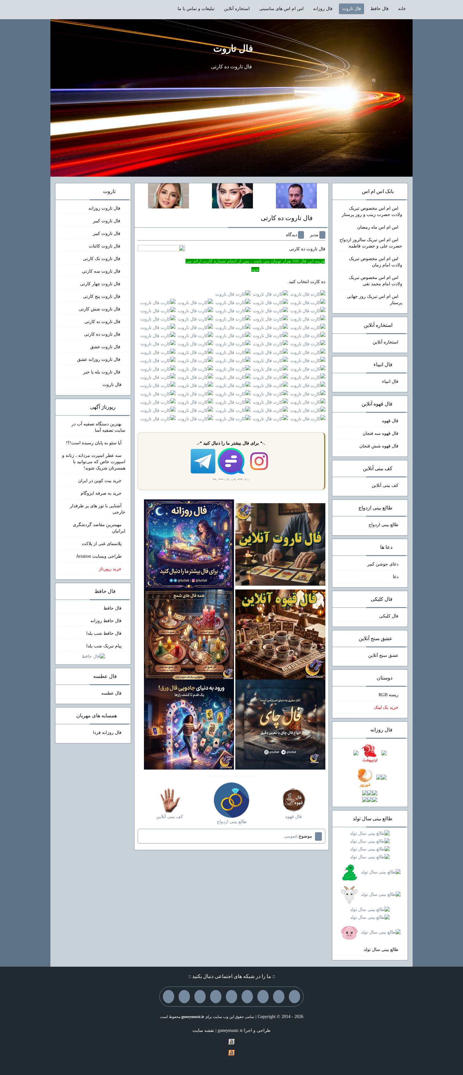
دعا (395, 576)
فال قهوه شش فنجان (378, 446)
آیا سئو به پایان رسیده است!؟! (94, 443)
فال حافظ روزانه (106, 620)
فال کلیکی (388, 616)
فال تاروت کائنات (105, 246)
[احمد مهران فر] (296, 195)
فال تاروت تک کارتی (102, 258)
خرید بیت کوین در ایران (100, 480)
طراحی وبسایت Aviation (99, 556)
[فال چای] (280, 724)
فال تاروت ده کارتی (287, 217)
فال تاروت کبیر (107, 221)
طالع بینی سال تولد (381, 949)
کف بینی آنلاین (385, 485)
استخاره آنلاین (237, 8)
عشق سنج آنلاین (383, 655)
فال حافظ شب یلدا (104, 633)
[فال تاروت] (280, 544)
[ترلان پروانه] (232, 195)
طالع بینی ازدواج (383, 524)
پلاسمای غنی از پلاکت (102, 543)
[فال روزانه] (189, 544)
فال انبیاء (390, 381)
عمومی (291, 836)
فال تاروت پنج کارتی (102, 296)
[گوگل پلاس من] (200, 996)
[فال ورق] (189, 724)
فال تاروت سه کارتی (102, 271)
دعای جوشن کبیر (382, 564)
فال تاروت (351, 8)
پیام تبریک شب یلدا (104, 646)
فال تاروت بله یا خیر (102, 372)
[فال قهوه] (280, 634)
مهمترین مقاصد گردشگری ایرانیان (99, 527)
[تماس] (231, 996)
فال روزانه (323, 8)
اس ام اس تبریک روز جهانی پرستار (374, 299)
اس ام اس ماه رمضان (377, 227)
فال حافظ (379, 8)
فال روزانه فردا (107, 732)
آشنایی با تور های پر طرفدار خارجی (97, 509)
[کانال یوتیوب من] (184, 996)
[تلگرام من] (278, 996)
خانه (402, 8)
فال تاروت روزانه (105, 208)
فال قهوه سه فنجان (380, 433)
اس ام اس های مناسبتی (281, 8)
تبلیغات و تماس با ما (196, 8)
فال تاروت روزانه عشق (99, 359)
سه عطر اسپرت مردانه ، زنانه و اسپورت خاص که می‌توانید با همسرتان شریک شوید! (93, 461)
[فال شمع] (189, 634)
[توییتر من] (215, 996)
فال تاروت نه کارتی (103, 321)
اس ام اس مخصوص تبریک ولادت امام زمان (375, 261)
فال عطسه (111, 693)
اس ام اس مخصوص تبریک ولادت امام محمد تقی (375, 280)
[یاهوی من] (294, 996)
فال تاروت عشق (106, 346)
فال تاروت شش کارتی (100, 309)
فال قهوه (390, 420)
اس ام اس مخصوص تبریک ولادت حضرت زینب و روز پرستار (372, 211)
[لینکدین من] (168, 996)
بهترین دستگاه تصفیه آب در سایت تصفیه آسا (98, 427)
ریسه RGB (388, 694)
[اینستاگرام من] (247, 996)
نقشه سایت (203, 1030)
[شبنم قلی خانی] (168, 195)
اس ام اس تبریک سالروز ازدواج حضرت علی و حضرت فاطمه (371, 242)
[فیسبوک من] (263, 996)
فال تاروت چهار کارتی (101, 284)
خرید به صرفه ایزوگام (101, 493)
